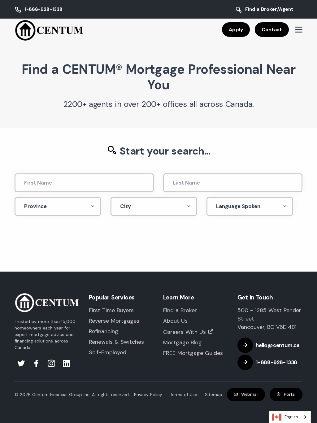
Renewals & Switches (116, 342)
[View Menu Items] (298, 30)
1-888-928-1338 (43, 9)
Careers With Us (184, 332)
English (291, 417)
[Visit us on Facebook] (37, 365)
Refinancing (103, 331)
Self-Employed (107, 352)
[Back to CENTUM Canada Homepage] (49, 30)
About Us (175, 321)
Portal (290, 394)
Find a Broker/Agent (269, 9)
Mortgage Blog (182, 342)
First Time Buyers (111, 310)
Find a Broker (180, 310)
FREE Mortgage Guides (193, 353)
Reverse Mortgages (114, 321)
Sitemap (213, 394)
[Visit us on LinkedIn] (66, 365)
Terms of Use (183, 394)
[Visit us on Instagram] (52, 365)
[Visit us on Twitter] (22, 365)
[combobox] (290, 417)
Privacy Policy (148, 394)
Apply (236, 29)
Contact (272, 29)
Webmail (249, 394)
